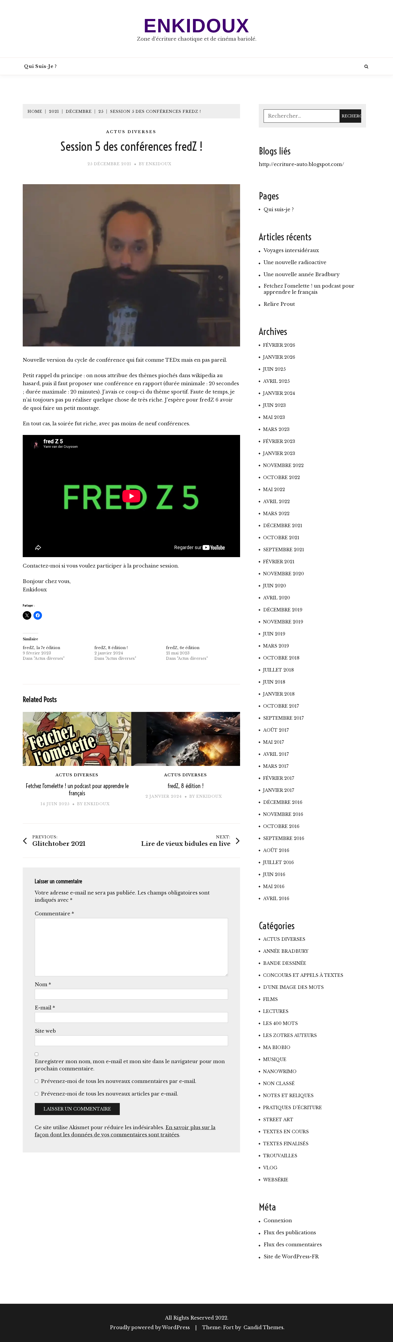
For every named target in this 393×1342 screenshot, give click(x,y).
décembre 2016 (282, 802)
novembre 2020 (283, 573)
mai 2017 (273, 742)
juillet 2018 (278, 670)
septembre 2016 (283, 838)
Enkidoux (196, 25)
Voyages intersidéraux (291, 250)
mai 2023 (274, 417)
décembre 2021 (282, 525)
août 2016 (276, 850)
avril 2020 (276, 597)
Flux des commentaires (293, 1245)
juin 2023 (274, 405)
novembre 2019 (283, 621)
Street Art (278, 1119)
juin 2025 (274, 369)
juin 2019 (274, 634)
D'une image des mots (293, 987)
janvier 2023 (279, 453)
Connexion (278, 1221)
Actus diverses (131, 132)
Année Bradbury (286, 951)
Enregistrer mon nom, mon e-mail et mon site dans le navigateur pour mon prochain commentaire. (130, 1065)
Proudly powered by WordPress (150, 1328)
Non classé (279, 1083)
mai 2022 (274, 489)
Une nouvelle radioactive (295, 262)
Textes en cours (286, 1131)
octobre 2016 (281, 826)
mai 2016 (273, 886)
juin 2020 (274, 585)
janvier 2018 (279, 694)
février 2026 (279, 345)
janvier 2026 (279, 357)
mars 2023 (276, 429)
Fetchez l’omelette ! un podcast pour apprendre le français (77, 789)
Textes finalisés (286, 1143)
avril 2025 (276, 381)
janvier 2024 (279, 393)
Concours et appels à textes (303, 975)
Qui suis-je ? (40, 66)
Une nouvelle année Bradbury (302, 274)
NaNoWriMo (279, 1071)
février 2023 (279, 441)
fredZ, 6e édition (182, 647)
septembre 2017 (283, 718)
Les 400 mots (280, 1023)
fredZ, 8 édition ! (111, 647)
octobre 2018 (281, 658)
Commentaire (54, 914)
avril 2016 (276, 898)
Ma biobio (276, 1047)
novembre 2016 (283, 814)
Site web (45, 1031)
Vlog (270, 1167)
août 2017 (276, 730)
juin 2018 (274, 682)
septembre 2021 (283, 549)
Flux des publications (290, 1233)
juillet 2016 (278, 862)
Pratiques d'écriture (292, 1107)
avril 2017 (276, 754)
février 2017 (278, 778)
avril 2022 (276, 501)
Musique (274, 1059)
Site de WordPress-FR (291, 1257)
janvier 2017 (278, 790)
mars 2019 (276, 646)
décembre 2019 (282, 609)
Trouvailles (280, 1155)
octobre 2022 (281, 477)
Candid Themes (263, 1328)
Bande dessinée (284, 963)
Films (270, 999)
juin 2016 (274, 874)
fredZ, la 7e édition (41, 647)
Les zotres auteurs (290, 1035)
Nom (43, 985)
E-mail (45, 1008)
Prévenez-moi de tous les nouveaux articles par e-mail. (109, 1094)
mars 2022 (276, 513)
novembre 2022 (283, 465)
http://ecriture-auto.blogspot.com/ (301, 164)
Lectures (275, 1011)
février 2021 (279, 561)
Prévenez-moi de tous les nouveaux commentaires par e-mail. (118, 1081)
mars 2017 (275, 766)
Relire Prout (279, 304)
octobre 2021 (281, 537)
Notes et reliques (288, 1095)
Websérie (275, 1179)
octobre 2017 (281, 706)
